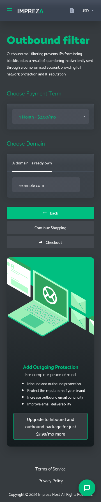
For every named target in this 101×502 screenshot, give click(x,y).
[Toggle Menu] (8, 10)
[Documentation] (73, 10)
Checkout (54, 242)
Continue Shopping (50, 227)
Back (54, 212)
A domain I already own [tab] (32, 162)
